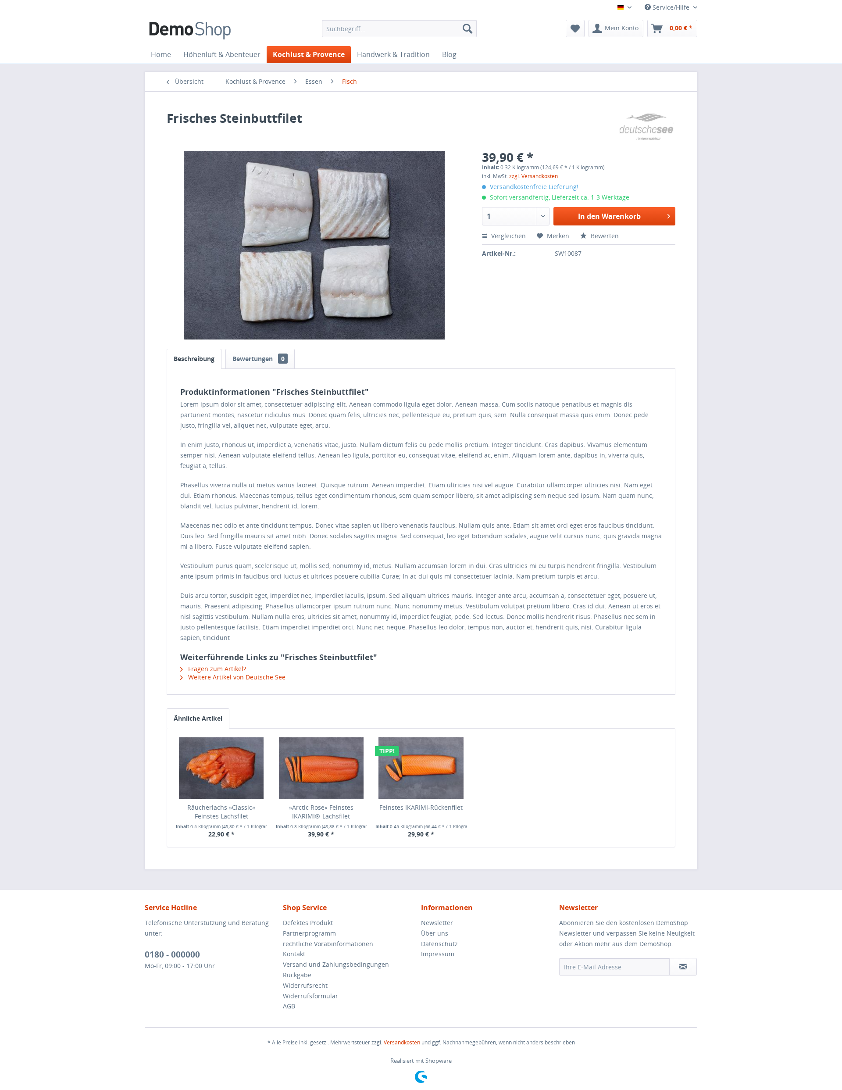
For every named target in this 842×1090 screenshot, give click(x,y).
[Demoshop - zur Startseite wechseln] (190, 31)
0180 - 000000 (172, 954)
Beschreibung (194, 358)
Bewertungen (258, 358)
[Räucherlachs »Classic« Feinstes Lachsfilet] (221, 768)
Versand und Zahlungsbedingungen (336, 964)
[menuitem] (399, 28)
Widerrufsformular (310, 996)
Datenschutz (439, 944)
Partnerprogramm (309, 933)
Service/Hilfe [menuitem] (671, 7)
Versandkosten (402, 1042)
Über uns (434, 933)
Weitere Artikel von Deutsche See (235, 677)
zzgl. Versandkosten (533, 176)
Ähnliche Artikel (198, 718)
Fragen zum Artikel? (216, 669)
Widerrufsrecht (305, 985)
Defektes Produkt (308, 922)
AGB (289, 1006)
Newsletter (437, 922)
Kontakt (294, 954)
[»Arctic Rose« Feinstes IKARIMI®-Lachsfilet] (321, 768)
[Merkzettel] (575, 28)
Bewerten (604, 236)
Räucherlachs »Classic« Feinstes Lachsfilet (221, 811)
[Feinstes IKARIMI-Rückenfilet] (421, 768)
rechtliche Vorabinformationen (328, 944)
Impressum (437, 954)
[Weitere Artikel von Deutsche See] (646, 126)
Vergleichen (507, 236)
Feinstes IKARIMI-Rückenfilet (421, 807)
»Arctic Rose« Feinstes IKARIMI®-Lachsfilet (321, 811)
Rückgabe (297, 975)
